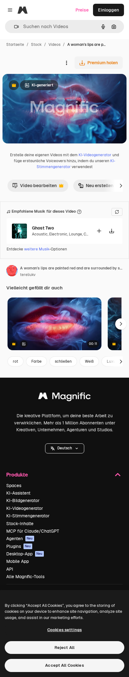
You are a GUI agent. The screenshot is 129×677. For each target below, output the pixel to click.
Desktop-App (24, 554)
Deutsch (64, 448)
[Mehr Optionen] (66, 62)
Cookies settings (64, 629)
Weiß (89, 361)
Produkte (17, 474)
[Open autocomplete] (14, 26)
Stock (36, 44)
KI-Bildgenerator (22, 500)
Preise (82, 10)
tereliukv (27, 274)
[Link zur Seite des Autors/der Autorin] (12, 271)
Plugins (18, 546)
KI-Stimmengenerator (27, 516)
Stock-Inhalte (20, 523)
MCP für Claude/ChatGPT (32, 531)
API (9, 569)
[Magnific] (64, 397)
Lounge (75, 234)
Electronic (58, 234)
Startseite (15, 44)
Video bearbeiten (34, 187)
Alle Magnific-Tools (25, 576)
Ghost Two (43, 228)
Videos (54, 44)
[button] (64, 448)
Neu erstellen (95, 187)
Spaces (13, 485)
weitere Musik (36, 249)
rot (15, 361)
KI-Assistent (18, 493)
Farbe (36, 361)
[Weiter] (120, 185)
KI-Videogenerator (95, 154)
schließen (63, 361)
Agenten (19, 538)
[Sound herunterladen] (111, 231)
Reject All (64, 647)
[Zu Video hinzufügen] (99, 231)
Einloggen (108, 10)
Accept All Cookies (64, 665)
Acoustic (40, 234)
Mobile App (17, 561)
